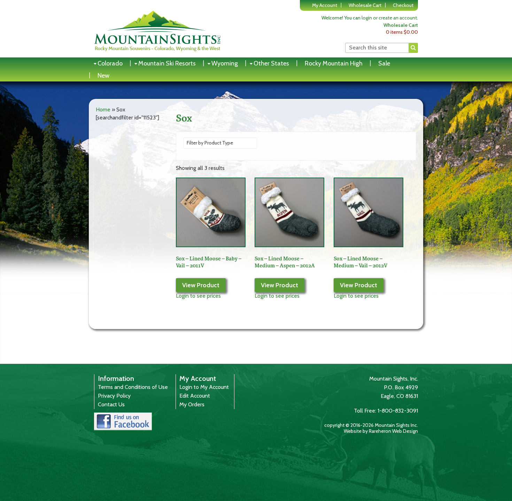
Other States (271, 63)
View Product (200, 285)
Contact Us (111, 404)
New (103, 75)
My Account (324, 5)
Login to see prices (198, 295)
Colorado (110, 63)
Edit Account (194, 395)
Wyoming (224, 63)
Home (103, 109)
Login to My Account (204, 387)
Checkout (403, 5)
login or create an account (389, 18)
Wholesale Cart (365, 5)
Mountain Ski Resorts (167, 63)
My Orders (191, 404)
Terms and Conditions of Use (133, 387)
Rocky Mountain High (334, 63)
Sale (384, 63)
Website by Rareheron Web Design (381, 431)
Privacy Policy (114, 395)
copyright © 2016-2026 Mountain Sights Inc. (371, 425)
